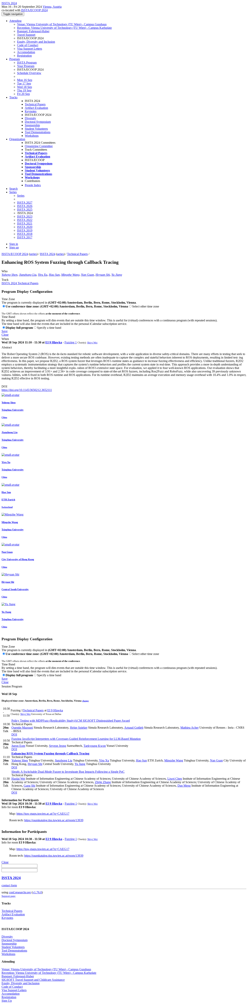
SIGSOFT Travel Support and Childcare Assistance (33, 979)
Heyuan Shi (103, 274)
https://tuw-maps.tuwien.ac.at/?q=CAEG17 (42, 813)
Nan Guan (87, 274)
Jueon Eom (18, 745)
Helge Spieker (78, 727)
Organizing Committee (39, 146)
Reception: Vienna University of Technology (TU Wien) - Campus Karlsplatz (64, 27)
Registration (24, 55)
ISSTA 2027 (24, 202)
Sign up (14, 247)
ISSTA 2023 (24, 216)
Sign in (13, 244)
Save (5, 331)
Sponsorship (32, 125)
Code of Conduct (27, 45)
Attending (15, 20)
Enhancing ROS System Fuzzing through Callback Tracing (50, 753)
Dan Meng (184, 785)
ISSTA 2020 (24, 227)
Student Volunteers (36, 128)
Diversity (30, 118)
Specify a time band (49, 327)
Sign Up (7, 1000)
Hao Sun (54, 274)
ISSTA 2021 (24, 223)
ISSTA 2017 (24, 237)
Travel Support (26, 34)
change (85, 701)
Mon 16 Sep (24, 80)
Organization (17, 139)
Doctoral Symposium (38, 121)
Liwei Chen (174, 778)
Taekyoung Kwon (95, 745)
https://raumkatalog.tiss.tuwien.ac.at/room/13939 (53, 820)
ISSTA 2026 (24, 206)
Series (20, 195)
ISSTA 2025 (24, 209)
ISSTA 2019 (24, 230)
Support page (9, 896)
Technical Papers (35, 104)
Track (5, 279)
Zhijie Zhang (103, 782)
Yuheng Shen (9, 274)
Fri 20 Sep (23, 94)
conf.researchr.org (20, 892)
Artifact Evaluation (36, 107)
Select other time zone (145, 306)
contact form (9, 885)
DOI (4, 386)
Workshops (32, 135)
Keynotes (30, 111)
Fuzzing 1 (71, 342)
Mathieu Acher (189, 727)
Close (5, 334)
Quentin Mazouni (22, 727)
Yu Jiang (116, 274)
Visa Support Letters (29, 48)
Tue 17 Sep (24, 83)
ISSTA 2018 (24, 234)
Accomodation (26, 52)
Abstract (7, 347)
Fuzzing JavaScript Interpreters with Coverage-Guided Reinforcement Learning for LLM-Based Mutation (76, 738)
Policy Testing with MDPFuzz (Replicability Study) (70, 720)
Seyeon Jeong (57, 745)
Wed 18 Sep (24, 87)
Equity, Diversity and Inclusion (36, 41)
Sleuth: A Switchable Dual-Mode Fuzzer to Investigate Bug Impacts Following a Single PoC (68, 771)
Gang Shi (29, 785)
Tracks (13, 97)
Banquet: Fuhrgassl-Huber (33, 31)
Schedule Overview (29, 73)
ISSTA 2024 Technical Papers (20, 283)
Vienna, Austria (52, 6)
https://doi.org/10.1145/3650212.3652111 (27, 390)
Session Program (12, 686)
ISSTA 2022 (24, 220)
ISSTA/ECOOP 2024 (34, 10)
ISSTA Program (27, 62)
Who (5, 271)
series (33, 254)
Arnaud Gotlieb (133, 727)
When (5, 339)
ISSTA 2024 (47, 254)
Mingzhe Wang (70, 274)
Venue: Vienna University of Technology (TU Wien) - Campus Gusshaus (62, 24)
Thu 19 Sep (24, 90)
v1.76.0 (37, 892)
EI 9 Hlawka (53, 342)
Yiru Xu (42, 274)
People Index (33, 185)
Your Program (25, 66)
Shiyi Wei (92, 342)
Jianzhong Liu (27, 274)
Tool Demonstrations (37, 132)
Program (14, 59)
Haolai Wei (18, 778)
